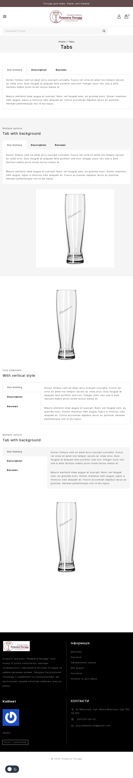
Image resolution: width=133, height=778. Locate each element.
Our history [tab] (14, 69)
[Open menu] (5, 16)
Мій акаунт (78, 667)
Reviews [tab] (61, 69)
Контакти (76, 673)
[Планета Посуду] (66, 16)
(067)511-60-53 (86, 719)
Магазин (76, 651)
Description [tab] (39, 69)
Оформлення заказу (83, 662)
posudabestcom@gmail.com (93, 725)
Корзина (76, 657)
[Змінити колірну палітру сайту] (12, 769)
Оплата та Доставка (84, 678)
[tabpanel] (66, 92)
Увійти (7, 732)
